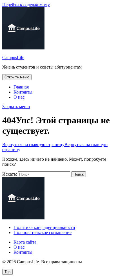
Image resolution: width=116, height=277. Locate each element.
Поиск (78, 174)
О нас (19, 97)
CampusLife (13, 57)
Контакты (23, 92)
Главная (21, 87)
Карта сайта (25, 242)
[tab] (17, 77)
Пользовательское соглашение (43, 232)
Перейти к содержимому (26, 4)
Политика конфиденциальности (44, 227)
